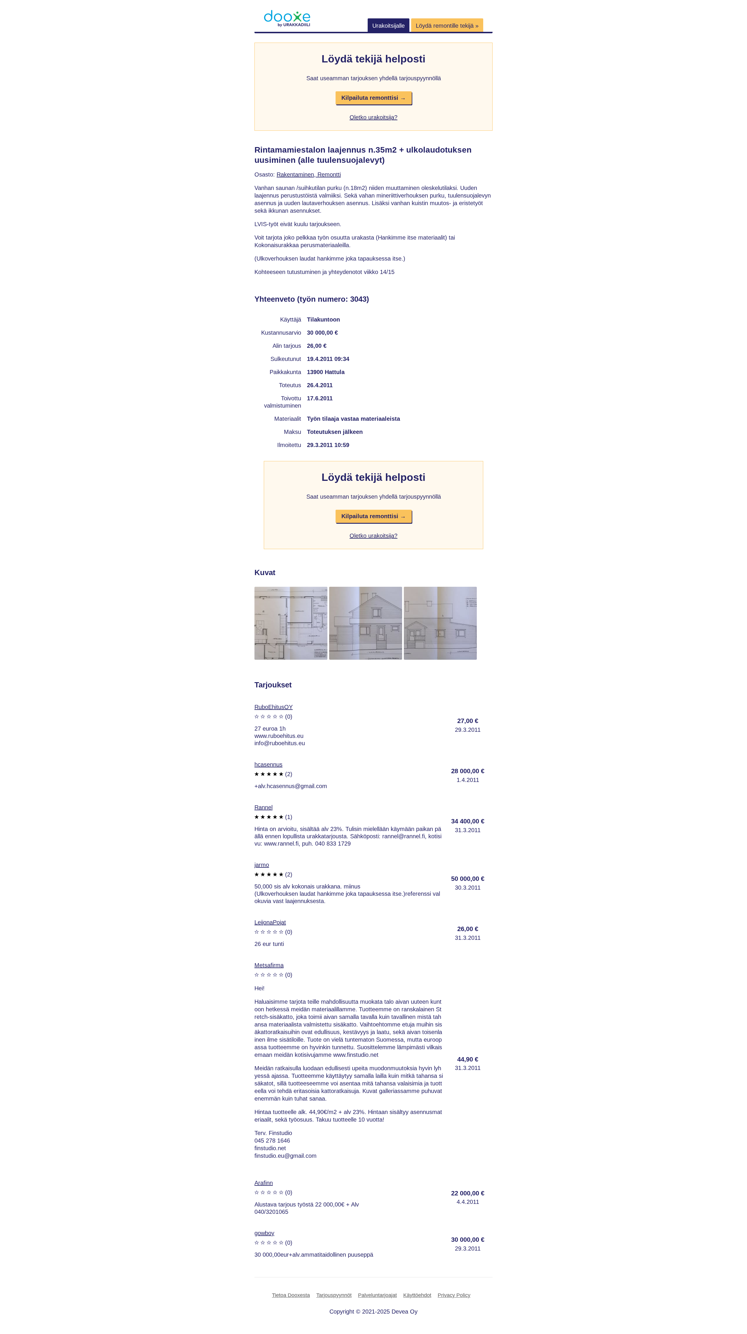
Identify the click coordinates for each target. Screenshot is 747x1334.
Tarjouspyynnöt (334, 1295)
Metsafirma (269, 965)
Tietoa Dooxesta (291, 1295)
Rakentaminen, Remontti (309, 174)
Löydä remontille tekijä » (447, 25)
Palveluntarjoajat (377, 1295)
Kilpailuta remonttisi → (373, 98)
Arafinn (263, 1183)
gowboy (264, 1233)
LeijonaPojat (270, 922)
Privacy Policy (454, 1295)
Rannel (263, 807)
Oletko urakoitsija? (373, 117)
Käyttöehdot (417, 1295)
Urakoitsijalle (388, 25)
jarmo (261, 865)
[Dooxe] (287, 25)
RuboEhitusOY (273, 707)
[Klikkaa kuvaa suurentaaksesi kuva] (290, 657)
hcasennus (268, 764)
